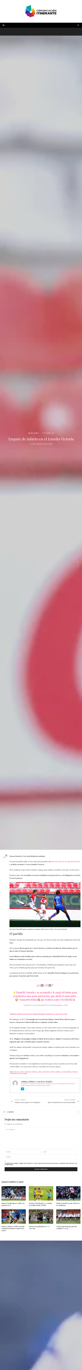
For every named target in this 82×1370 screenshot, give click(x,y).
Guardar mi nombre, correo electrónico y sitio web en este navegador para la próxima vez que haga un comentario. (41, 1164)
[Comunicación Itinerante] (41, 11)
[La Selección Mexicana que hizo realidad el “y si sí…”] (68, 1216)
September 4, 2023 (61, 1005)
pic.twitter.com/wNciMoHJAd (58, 999)
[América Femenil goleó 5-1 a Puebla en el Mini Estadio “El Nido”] (41, 1193)
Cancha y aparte (33, 433)
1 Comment (10, 1112)
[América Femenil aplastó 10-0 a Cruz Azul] (41, 1216)
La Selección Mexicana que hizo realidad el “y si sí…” (66, 1227)
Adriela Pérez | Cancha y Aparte (42, 444)
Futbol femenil (55, 1072)
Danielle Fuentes (43, 1072)
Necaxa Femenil (22, 1073)
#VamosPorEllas (27, 999)
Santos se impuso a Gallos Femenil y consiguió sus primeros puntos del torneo (13, 1228)
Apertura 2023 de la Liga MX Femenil (65, 861)
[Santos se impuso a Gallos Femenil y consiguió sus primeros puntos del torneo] (14, 1216)
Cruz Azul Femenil (30, 1072)
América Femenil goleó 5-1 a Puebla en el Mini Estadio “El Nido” (40, 1204)
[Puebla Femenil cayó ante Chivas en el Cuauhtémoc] (68, 1193)
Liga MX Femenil (66, 1072)
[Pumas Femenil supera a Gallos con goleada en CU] (14, 1193)
